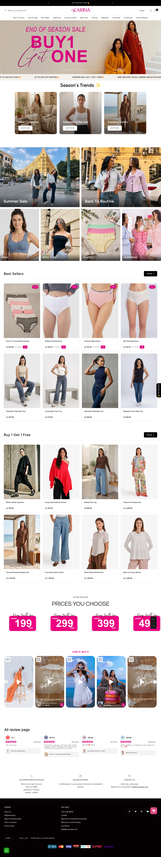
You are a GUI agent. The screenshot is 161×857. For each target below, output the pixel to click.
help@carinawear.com (69, 829)
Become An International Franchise (74, 819)
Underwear (116, 18)
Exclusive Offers (71, 18)
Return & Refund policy (12, 819)
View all (149, 274)
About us (7, 812)
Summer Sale (33, 18)
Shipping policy (10, 815)
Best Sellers (45, 18)
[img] (11, 742)
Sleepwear (105, 18)
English (142, 11)
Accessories (128, 18)
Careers (64, 815)
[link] (22, 317)
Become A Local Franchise (70, 822)
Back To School (18, 18)
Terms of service (10, 822)
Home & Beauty (142, 18)
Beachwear (57, 18)
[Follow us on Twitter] (136, 811)
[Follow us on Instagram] (142, 811)
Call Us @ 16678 (67, 812)
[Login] (151, 11)
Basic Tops (84, 18)
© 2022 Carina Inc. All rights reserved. (43, 838)
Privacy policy (9, 826)
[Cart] (155, 11)
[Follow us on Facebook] (129, 811)
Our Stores (65, 826)
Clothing (94, 18)
